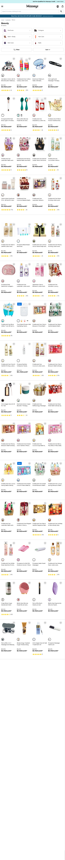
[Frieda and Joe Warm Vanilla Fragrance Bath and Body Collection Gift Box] (39, 539)
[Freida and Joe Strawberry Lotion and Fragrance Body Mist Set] (39, 104)
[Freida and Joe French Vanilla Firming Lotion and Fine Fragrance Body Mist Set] (8, 380)
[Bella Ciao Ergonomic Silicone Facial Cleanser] (55, 619)
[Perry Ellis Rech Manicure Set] (39, 619)
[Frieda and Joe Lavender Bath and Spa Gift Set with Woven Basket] (8, 144)
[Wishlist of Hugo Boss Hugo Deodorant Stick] (13, 613)
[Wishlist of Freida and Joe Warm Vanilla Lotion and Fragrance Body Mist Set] (13, 255)
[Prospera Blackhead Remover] (24, 261)
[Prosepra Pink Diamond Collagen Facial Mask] (8, 300)
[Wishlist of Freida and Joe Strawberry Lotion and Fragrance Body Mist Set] (45, 98)
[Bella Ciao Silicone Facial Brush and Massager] (24, 619)
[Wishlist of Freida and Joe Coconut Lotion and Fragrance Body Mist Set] (45, 374)
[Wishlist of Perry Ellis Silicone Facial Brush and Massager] (29, 98)
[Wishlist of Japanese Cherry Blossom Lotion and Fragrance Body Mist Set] (45, 295)
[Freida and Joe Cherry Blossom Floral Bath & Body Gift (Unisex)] (39, 340)
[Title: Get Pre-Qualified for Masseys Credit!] (31, 234)
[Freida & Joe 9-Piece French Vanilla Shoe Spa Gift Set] (55, 104)
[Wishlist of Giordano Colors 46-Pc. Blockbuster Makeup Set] (13, 58)
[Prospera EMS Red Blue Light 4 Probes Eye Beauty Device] (8, 104)
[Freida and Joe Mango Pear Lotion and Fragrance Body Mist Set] (55, 579)
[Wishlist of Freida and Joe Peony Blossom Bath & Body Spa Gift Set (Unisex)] (13, 454)
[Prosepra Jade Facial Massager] (39, 579)
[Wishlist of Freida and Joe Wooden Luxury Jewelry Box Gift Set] (60, 295)
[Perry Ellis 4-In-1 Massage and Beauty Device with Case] (8, 659)
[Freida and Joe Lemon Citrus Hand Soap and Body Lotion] (39, 261)
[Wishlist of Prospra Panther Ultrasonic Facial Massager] (29, 374)
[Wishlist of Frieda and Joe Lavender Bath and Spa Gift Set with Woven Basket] (13, 138)
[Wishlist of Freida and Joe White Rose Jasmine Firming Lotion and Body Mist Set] (13, 573)
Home (2, 19)
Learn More (60, 1)
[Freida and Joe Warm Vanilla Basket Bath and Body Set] (55, 340)
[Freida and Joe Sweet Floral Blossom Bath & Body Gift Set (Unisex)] (39, 499)
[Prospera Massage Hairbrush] (55, 659)
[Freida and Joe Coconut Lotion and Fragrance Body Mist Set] (39, 380)
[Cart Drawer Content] (62, 6)
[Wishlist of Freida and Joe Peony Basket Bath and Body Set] (29, 138)
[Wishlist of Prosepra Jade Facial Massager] (45, 573)
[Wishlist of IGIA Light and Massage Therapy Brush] (60, 58)
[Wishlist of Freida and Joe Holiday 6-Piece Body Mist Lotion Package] (60, 534)
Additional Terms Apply (48, 16)
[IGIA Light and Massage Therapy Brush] (55, 64)
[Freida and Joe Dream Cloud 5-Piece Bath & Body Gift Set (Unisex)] (24, 499)
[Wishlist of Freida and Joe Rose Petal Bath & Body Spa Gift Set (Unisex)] (60, 414)
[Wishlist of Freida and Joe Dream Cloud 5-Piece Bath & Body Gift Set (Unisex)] (29, 494)
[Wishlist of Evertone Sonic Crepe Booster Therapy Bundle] (29, 414)
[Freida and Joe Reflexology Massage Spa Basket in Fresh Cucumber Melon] (39, 420)
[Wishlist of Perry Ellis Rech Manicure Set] (45, 613)
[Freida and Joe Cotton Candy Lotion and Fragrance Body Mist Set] (24, 64)
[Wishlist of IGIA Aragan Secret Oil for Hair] (13, 414)
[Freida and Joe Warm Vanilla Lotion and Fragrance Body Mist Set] (8, 261)
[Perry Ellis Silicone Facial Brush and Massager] (24, 104)
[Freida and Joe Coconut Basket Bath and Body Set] (24, 183)
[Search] (61, 11)
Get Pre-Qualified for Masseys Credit (44, 1)
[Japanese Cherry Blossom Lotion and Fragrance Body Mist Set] (39, 300)
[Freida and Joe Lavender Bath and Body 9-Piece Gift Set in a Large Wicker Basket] (8, 539)
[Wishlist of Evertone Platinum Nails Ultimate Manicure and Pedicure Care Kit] (45, 58)
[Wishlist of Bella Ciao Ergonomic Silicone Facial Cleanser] (60, 613)
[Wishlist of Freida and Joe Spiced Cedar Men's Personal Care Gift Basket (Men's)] (45, 138)
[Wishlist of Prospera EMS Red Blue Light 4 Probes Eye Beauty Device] (13, 98)
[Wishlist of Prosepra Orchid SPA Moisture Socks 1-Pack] (29, 573)
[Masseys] (32, 6)
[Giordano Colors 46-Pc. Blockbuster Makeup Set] (8, 64)
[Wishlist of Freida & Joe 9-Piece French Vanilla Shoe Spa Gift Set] (60, 98)
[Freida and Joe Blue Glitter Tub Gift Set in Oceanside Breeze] (8, 340)
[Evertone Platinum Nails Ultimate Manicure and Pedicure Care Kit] (39, 64)
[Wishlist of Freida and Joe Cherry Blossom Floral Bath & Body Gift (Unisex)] (45, 334)
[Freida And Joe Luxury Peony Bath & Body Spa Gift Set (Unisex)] (8, 499)
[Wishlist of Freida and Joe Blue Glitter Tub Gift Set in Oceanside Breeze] (13, 334)
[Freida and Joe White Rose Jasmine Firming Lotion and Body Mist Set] (8, 579)
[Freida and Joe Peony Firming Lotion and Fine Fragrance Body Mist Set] (55, 261)
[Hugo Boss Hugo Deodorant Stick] (8, 619)
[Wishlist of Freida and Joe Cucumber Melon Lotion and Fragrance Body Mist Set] (60, 138)
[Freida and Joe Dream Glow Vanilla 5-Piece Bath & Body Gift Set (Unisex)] (24, 460)
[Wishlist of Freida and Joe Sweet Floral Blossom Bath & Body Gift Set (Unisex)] (45, 494)
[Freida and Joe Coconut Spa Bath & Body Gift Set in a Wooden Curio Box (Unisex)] (39, 460)
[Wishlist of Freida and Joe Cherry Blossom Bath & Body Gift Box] (60, 374)
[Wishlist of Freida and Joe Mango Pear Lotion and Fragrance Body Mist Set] (60, 573)
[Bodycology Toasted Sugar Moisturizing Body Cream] (24, 659)
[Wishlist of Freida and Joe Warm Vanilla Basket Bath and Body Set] (60, 334)
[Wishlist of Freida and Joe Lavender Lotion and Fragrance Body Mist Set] (29, 295)
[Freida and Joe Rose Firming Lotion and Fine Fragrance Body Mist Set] (55, 183)
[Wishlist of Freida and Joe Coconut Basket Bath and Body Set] (29, 178)
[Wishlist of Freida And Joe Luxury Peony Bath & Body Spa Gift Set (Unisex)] (13, 494)
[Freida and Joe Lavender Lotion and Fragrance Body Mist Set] (24, 300)
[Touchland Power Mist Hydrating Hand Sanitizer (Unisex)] (24, 340)
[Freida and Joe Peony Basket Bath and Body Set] (24, 144)
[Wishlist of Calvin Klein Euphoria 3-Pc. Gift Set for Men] (13, 178)
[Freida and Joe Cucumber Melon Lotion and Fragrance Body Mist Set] (55, 144)
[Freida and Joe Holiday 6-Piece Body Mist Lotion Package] (55, 539)
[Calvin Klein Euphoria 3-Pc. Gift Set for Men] (8, 183)
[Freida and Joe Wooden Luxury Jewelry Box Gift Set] (55, 300)
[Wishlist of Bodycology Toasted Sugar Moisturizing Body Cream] (29, 653)
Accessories (7, 19)
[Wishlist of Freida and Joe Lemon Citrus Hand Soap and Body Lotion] (45, 255)
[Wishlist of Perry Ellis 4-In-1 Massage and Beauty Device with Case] (13, 653)
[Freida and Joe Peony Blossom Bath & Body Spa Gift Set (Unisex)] (8, 460)
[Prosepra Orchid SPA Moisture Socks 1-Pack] (24, 579)
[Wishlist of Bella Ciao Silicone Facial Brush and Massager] (29, 613)
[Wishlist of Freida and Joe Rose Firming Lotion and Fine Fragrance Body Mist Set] (60, 178)
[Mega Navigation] (2, 6)
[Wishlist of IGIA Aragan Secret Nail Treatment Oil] (45, 653)
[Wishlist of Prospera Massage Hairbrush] (60, 653)
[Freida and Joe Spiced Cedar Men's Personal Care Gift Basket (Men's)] (39, 144)
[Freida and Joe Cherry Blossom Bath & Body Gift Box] (55, 380)
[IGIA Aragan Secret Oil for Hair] (8, 420)
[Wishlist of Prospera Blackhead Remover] (29, 255)
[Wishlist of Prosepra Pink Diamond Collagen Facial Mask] (13, 295)
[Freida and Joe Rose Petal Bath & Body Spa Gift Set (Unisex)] (55, 420)
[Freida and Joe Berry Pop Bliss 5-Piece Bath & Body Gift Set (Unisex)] (55, 460)
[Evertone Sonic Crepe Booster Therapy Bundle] (24, 420)
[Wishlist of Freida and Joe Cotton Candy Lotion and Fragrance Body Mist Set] (29, 58)
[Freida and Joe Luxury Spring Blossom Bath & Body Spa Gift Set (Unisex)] (55, 499)
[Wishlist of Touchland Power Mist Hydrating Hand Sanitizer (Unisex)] (29, 334)
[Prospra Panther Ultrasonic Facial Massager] (24, 380)
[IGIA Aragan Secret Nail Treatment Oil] (39, 659)
